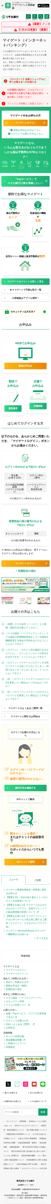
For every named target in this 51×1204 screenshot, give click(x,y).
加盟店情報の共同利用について (18, 1134)
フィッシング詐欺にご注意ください (25, 103)
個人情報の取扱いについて (37, 1130)
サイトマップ (12, 1121)
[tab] (25, 311)
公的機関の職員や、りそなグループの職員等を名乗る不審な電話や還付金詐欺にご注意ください (25, 93)
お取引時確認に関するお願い (27, 1164)
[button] (40, 20)
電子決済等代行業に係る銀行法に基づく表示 (28, 1151)
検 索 (43, 1112)
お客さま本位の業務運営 (27, 1138)
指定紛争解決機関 (28, 1156)
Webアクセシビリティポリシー (27, 1126)
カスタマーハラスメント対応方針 (34, 1168)
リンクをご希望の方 (11, 1156)
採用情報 (22, 1121)
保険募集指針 (15, 1147)
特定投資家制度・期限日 (27, 1143)
